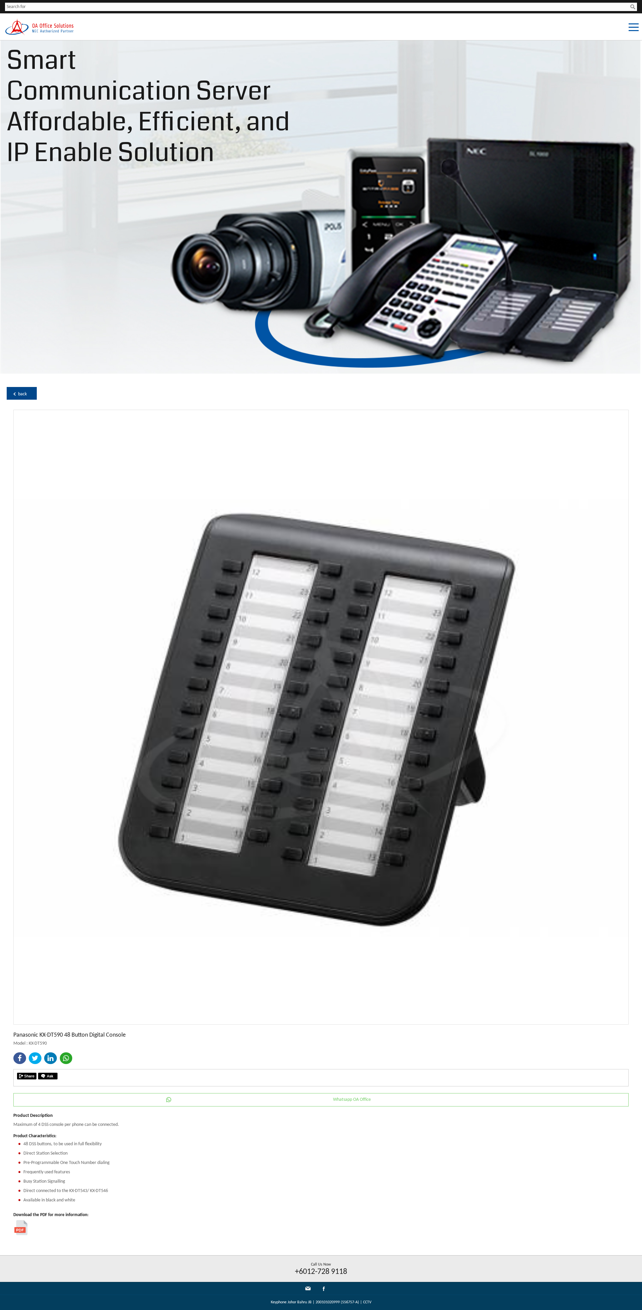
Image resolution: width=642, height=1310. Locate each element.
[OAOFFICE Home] (39, 33)
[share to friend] (26, 1076)
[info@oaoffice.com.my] (308, 1288)
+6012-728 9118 (321, 1272)
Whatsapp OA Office (352, 1099)
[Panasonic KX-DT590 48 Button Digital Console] (321, 1023)
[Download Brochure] (20, 1233)
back (22, 394)
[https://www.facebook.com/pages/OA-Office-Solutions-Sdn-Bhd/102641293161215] (323, 1290)
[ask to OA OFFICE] (48, 1076)
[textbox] (317, 7)
